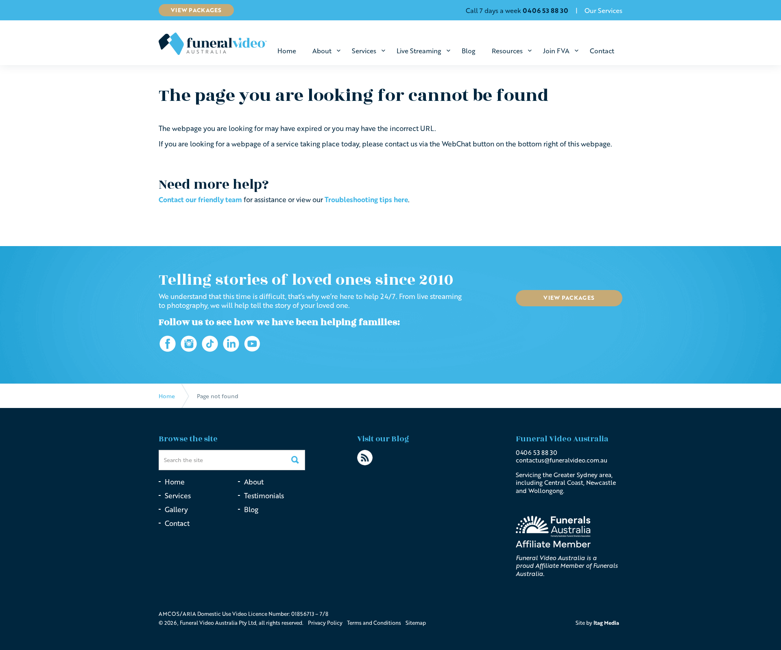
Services (364, 51)
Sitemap (416, 623)
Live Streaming (419, 51)
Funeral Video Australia (213, 44)
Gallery (176, 509)
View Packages (196, 10)
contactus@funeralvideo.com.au (561, 460)
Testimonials (264, 495)
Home (286, 51)
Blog (469, 51)
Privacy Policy (325, 623)
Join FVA (556, 51)
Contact (602, 51)
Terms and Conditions (374, 623)
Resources (507, 51)
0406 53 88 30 (536, 452)
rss (365, 457)
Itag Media (606, 623)
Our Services (603, 10)
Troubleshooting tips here (366, 199)
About (322, 51)
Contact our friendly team (200, 199)
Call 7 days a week (517, 10)
